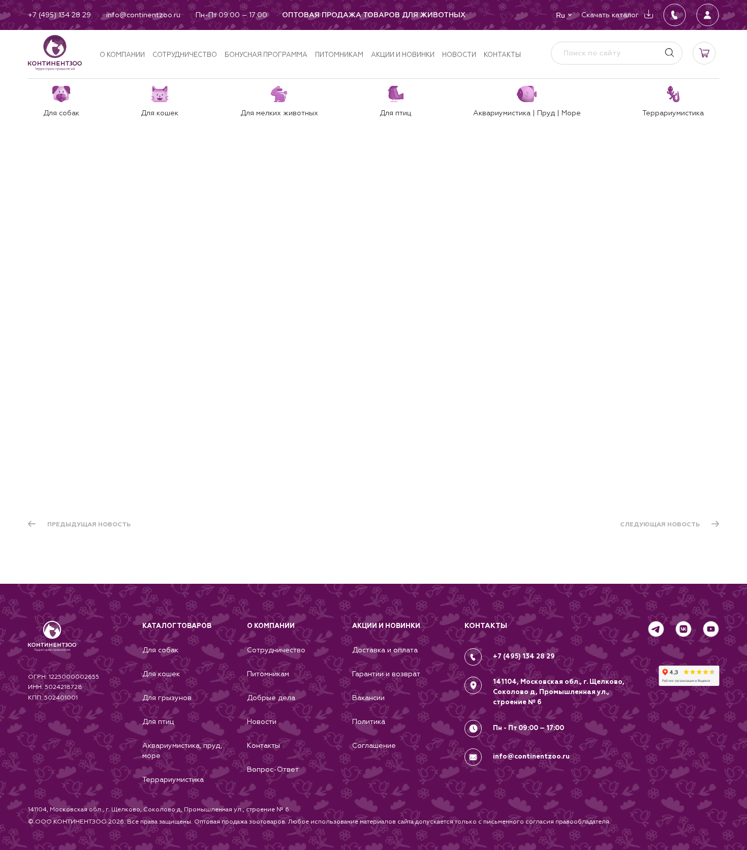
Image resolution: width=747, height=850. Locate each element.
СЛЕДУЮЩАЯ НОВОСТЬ (660, 524)
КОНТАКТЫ (485, 625)
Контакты (502, 54)
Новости (459, 54)
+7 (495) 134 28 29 (524, 656)
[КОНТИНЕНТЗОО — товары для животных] (55, 53)
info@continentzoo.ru (531, 756)
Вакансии (368, 698)
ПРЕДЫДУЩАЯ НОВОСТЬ (89, 524)
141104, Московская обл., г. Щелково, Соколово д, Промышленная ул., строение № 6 (559, 692)
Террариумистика (173, 779)
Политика (368, 721)
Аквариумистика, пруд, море (182, 750)
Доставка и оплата (385, 650)
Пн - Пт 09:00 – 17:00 (528, 728)
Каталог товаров (176, 626)
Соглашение (374, 745)
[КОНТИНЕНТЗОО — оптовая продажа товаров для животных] (52, 646)
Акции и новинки (402, 54)
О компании (122, 54)
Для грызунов (167, 698)
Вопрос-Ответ (273, 769)
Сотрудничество (184, 54)
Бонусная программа (266, 54)
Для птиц (158, 721)
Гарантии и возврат (386, 674)
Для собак (160, 650)
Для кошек (161, 674)
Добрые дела (271, 698)
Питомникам (339, 54)
